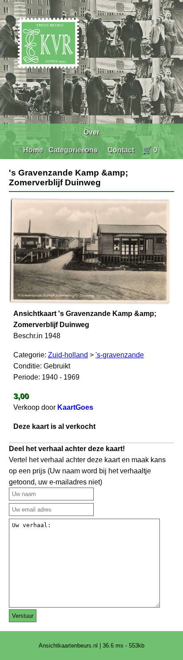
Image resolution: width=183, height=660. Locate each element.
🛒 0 (150, 150)
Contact (120, 150)
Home (33, 150)
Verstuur (22, 615)
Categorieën (69, 150)
